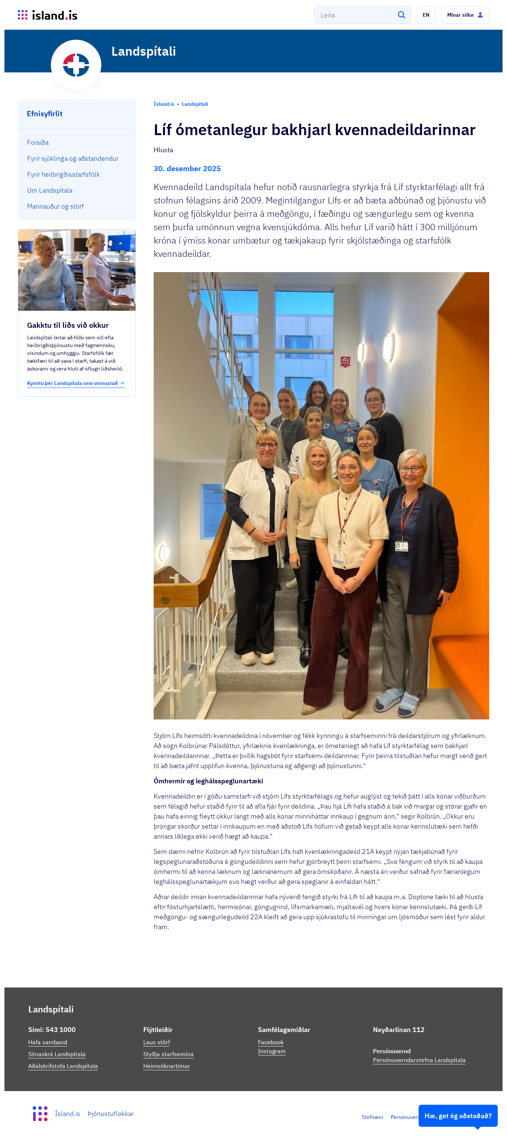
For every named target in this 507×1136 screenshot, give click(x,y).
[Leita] (401, 14)
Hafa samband (47, 1042)
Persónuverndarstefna (417, 1117)
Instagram (272, 1051)
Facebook (271, 1042)
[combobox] (362, 15)
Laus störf (156, 1042)
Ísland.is (67, 1113)
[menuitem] (77, 142)
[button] (426, 15)
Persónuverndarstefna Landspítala (419, 1060)
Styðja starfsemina (168, 1054)
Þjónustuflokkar (111, 1113)
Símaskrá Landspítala (57, 1054)
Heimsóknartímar (166, 1066)
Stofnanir (372, 1117)
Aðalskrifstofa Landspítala (63, 1066)
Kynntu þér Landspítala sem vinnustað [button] (72, 383)
